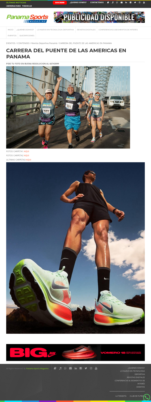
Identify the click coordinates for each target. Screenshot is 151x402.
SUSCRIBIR (59, 2)
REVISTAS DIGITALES (86, 30)
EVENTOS (12, 35)
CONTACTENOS (97, 2)
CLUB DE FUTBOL (137, 396)
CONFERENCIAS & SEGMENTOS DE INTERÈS (118, 30)
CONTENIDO (23, 43)
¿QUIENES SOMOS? (78, 2)
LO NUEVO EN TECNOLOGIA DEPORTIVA (55, 30)
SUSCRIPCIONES (26, 35)
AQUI (26, 151)
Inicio (10, 30)
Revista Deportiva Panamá (44, 43)
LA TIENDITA (120, 396)
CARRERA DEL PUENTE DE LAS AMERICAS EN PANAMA (66, 53)
